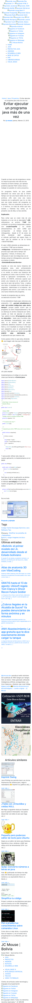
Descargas (15, 528)
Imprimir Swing (8, 777)
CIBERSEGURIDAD (14, 60)
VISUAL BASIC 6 (10, 969)
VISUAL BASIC (12, 62)
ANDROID (11, 51)
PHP (9, 57)
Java (9, 98)
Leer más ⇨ (5, 788)
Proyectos (15, 98)
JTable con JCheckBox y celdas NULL (13, 805)
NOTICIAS (8, 964)
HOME (10, 45)
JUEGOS (8, 974)
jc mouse (9, 120)
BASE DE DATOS (13, 55)
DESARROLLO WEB (14, 53)
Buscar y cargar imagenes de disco (13, 537)
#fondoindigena (6, 688)
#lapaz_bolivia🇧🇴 (7, 686)
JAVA (9, 47)
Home (4, 98)
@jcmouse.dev (6, 675)
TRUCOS (8, 976)
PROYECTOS (9, 959)
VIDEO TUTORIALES (11, 978)
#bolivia (15, 686)
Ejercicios (22, 528)
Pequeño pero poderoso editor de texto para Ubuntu (15, 836)
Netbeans (4, 530)
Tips (9, 530)
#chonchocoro (24, 686)
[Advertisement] (16, 80)
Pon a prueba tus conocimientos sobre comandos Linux (11, 926)
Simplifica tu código (11, 898)
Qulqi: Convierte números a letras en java (15, 868)
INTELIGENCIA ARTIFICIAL (14, 971)
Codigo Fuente (6, 528)
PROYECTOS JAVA (14, 49)
